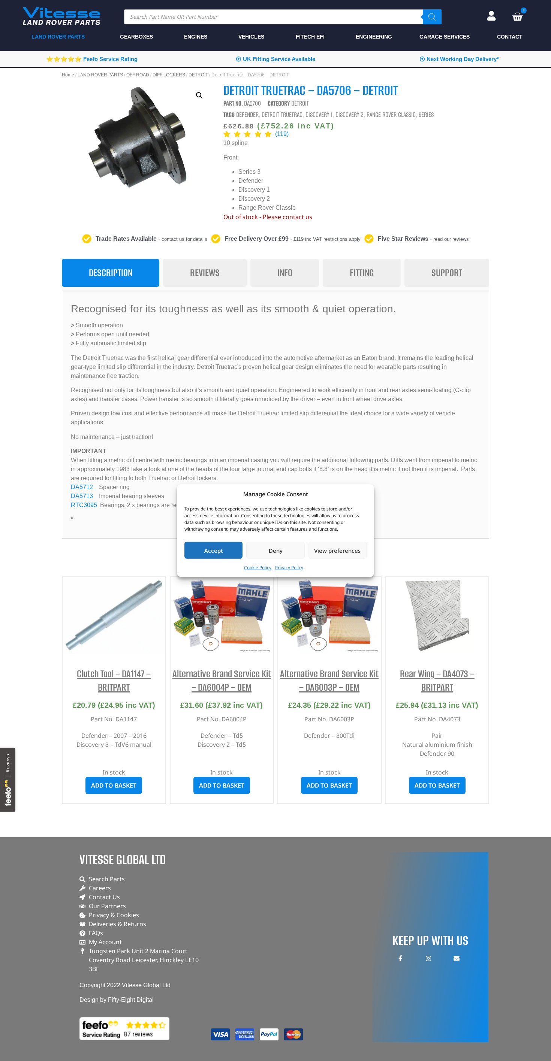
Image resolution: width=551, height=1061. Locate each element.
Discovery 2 (349, 114)
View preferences (337, 550)
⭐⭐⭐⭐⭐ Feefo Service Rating (92, 59)
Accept (213, 550)
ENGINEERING (374, 37)
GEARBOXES (136, 37)
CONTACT (510, 37)
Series (426, 114)
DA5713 (82, 496)
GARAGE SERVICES (444, 37)
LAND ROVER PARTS (100, 75)
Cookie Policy (257, 567)
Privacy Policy (289, 567)
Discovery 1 (318, 114)
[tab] (110, 273)
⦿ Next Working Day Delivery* (459, 59)
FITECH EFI (310, 37)
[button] (199, 95)
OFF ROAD (137, 75)
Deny (276, 550)
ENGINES (195, 37)
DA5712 (82, 487)
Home (68, 75)
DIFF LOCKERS (169, 75)
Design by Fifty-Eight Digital (116, 1000)
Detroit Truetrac (282, 114)
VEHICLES (251, 37)
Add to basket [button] (113, 785)
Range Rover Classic (391, 114)
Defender (247, 114)
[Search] (432, 16)
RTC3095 (84, 505)
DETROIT (198, 75)
